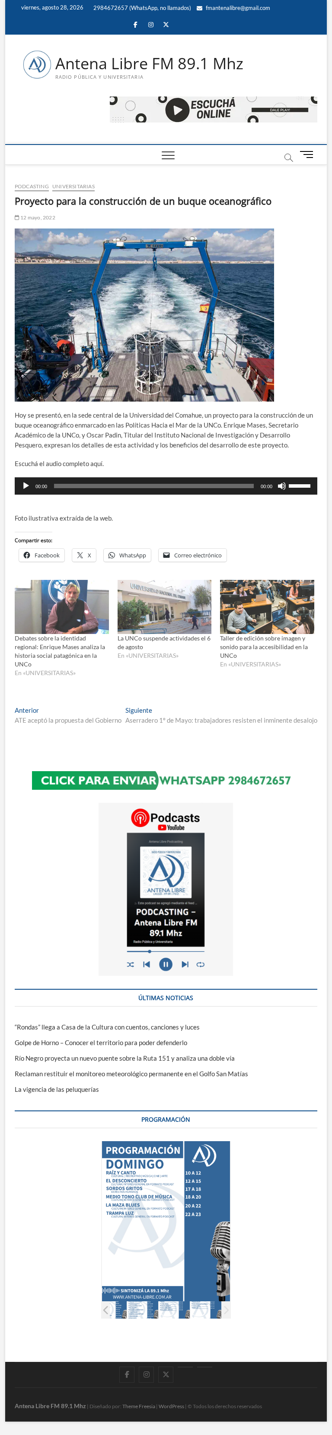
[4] (111, 1309)
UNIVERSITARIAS (73, 186)
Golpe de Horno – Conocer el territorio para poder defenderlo (101, 1042)
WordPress (171, 1406)
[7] (206, 1309)
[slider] (301, 485)
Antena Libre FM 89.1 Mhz (149, 63)
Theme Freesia (138, 1406)
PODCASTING (32, 186)
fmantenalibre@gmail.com (237, 7)
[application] (166, 486)
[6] (174, 1309)
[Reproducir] (26, 486)
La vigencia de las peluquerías (57, 1089)
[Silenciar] (282, 486)
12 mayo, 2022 (37, 217)
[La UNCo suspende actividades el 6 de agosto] (165, 607)
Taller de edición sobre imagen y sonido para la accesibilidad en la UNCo (264, 646)
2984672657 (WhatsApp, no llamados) (141, 7)
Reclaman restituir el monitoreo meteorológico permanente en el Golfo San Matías (131, 1074)
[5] (143, 1309)
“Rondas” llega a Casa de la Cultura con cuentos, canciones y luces (107, 1027)
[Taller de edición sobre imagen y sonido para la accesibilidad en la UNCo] (267, 607)
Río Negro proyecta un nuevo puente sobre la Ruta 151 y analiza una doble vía (125, 1058)
